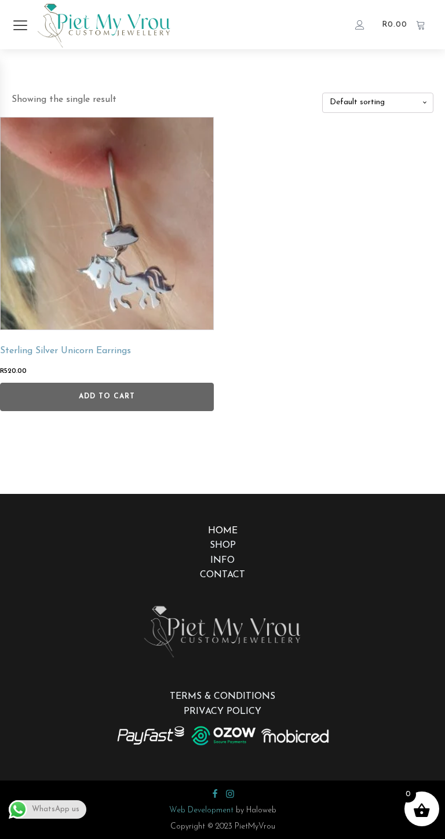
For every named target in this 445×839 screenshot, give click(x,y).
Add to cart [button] (107, 396)
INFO (222, 560)
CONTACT (222, 575)
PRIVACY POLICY (222, 711)
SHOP (223, 545)
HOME (223, 531)
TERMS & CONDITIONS (222, 696)
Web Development (201, 810)
